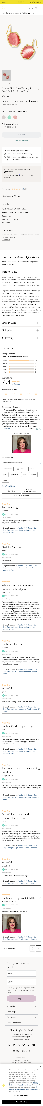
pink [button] (5, 474)
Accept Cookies (21, 1102)
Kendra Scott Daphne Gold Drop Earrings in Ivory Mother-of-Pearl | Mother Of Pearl (21, 671)
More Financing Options (9, 104)
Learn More (6, 240)
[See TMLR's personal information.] (8, 822)
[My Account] (32, 7)
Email (10, 973)
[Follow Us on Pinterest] (23, 1045)
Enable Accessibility (34, 2)
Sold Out (21, 135)
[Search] (29, 7)
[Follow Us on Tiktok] (28, 1045)
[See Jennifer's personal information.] (10, 511)
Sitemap (13, 1062)
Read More (6, 223)
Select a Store (10, 127)
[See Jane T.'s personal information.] (9, 592)
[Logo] (4, 7)
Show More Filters (8, 486)
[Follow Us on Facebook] (14, 1045)
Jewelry (4, 84)
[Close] (40, 1066)
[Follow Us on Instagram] (9, 1045)
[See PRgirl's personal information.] (8, 551)
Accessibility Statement (21, 1060)
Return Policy (27, 154)
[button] (6, 394)
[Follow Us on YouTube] (34, 1045)
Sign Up (21, 998)
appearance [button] (21, 469)
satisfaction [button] (8, 469)
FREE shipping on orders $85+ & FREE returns (16, 13)
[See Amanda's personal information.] (9, 866)
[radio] (4, 117)
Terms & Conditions (18, 990)
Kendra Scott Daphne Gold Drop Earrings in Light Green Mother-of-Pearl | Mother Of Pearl (20, 530)
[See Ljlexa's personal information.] (8, 692)
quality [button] (33, 474)
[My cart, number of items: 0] (36, 7)
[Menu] (40, 7)
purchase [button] (14, 474)
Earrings (12, 84)
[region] (21, 1085)
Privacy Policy (20, 1058)
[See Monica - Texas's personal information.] (15, 901)
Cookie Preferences (25, 1062)
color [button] (32, 469)
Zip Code (12, 982)
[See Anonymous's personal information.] (12, 775)
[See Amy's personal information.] (7, 729)
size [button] (24, 474)
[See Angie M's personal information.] (9, 647)
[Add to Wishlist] (39, 90)
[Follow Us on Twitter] (19, 1045)
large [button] (5, 480)
